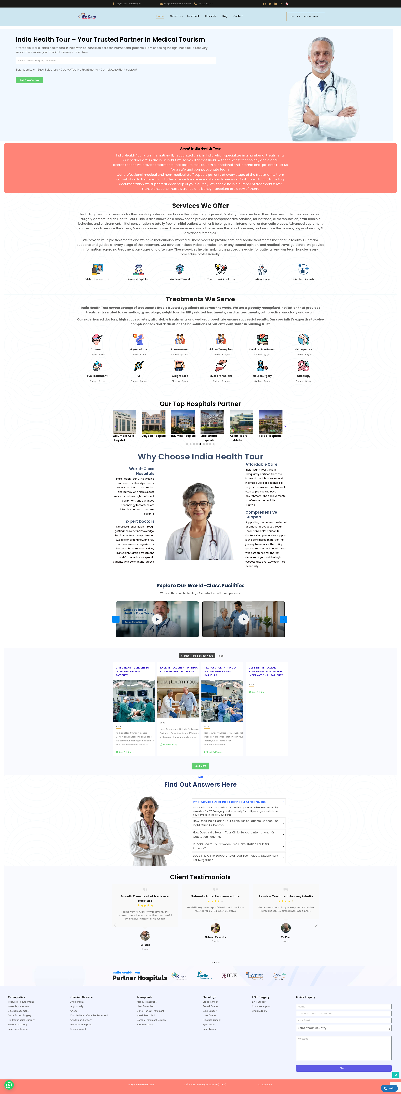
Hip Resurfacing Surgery (21, 1020)
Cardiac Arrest (78, 1029)
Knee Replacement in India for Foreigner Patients (179, 669)
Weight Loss (180, 376)
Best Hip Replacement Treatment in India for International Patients (266, 671)
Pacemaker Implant (81, 1024)
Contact (238, 16)
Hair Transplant (145, 1024)
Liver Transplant (221, 376)
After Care (262, 279)
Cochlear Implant (261, 1006)
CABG (73, 1010)
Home (160, 16)
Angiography (77, 1001)
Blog (224, 16)
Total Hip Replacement (21, 1001)
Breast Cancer (211, 1006)
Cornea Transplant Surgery (151, 1020)
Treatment (193, 16)
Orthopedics (303, 349)
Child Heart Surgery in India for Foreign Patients (132, 671)
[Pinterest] (287, 4)
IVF (139, 376)
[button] (29, 80)
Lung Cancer (209, 1010)
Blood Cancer (210, 1001)
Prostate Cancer (212, 1020)
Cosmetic (97, 349)
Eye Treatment (97, 376)
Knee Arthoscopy (17, 1024)
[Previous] (116, 619)
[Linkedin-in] (275, 4)
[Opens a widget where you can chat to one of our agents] (389, 1088)
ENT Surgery (259, 1001)
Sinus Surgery (259, 1010)
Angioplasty (76, 1006)
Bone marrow (180, 349)
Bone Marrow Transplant (150, 1010)
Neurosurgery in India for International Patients (220, 671)
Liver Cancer (209, 1015)
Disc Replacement (18, 1010)
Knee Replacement (19, 1006)
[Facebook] (264, 4)
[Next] (283, 619)
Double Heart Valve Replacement (89, 1015)
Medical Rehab (303, 279)
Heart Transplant (146, 1015)
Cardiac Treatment (262, 349)
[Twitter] (270, 4)
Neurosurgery (262, 376)
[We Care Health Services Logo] (87, 16)
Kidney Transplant (221, 349)
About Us (175, 16)
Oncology (303, 376)
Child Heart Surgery (81, 1020)
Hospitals (210, 16)
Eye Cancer (209, 1024)
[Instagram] (281, 4)
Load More (200, 765)
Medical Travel (180, 279)
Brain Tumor (209, 1029)
